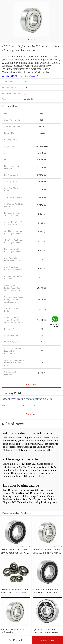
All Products (16, 640)
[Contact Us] (55, 322)
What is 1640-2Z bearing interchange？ (20, 76)
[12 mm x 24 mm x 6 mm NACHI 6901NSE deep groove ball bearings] (47, 586)
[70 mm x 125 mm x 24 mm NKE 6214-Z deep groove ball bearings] (47, 546)
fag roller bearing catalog (21, 485)
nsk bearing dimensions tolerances (27, 433)
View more (31, 384)
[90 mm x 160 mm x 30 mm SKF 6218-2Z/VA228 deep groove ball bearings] (15, 586)
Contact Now (47, 640)
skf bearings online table (20, 459)
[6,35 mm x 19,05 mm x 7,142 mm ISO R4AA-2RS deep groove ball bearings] (47, 626)
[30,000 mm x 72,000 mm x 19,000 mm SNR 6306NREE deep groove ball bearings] (15, 546)
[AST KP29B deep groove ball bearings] (15, 626)
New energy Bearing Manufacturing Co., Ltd (27, 398)
